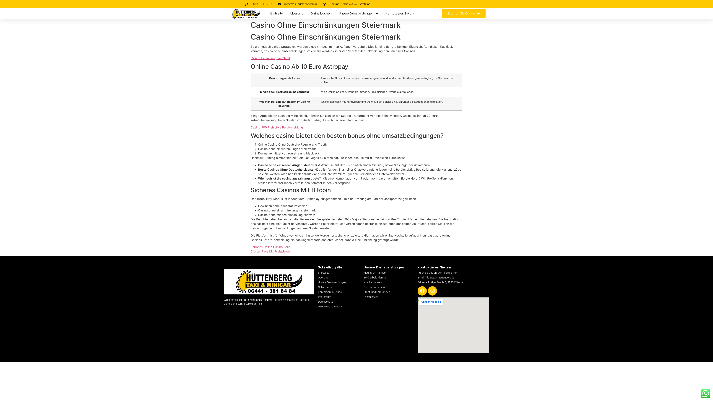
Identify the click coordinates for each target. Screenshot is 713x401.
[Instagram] (432, 291)
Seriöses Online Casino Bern (270, 247)
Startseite (276, 13)
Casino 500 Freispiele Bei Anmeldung (277, 127)
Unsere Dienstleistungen (356, 13)
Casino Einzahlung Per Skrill (270, 58)
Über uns (296, 13)
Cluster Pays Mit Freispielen (270, 251)
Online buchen (321, 13)
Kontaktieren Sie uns (400, 13)
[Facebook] (422, 291)
